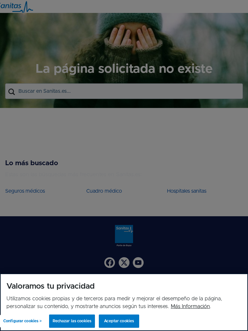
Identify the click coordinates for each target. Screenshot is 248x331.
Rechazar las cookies (72, 321)
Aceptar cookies (119, 321)
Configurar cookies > (22, 321)
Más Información (190, 306)
